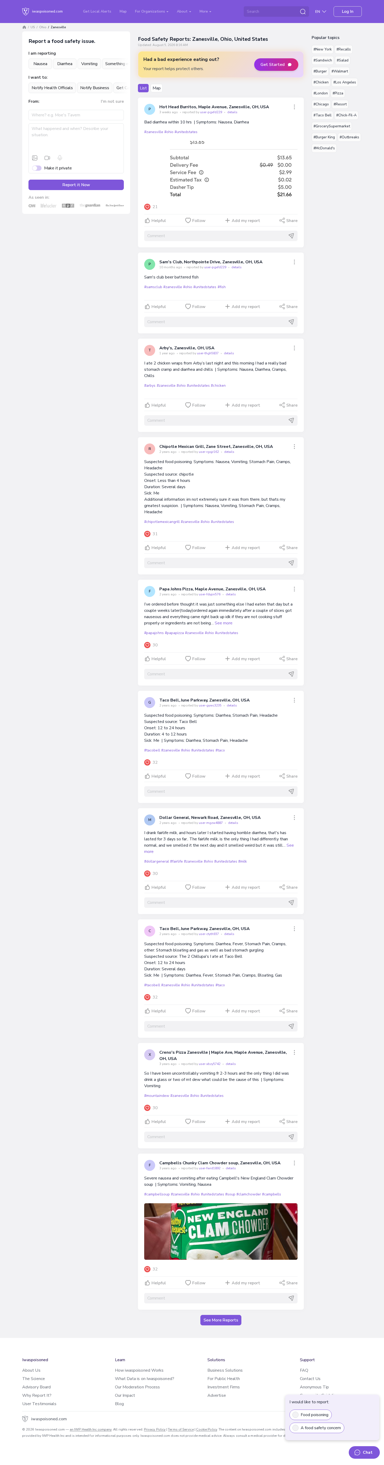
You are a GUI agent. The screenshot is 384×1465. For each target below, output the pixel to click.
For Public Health (223, 1379)
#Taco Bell (322, 115)
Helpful (159, 221)
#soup (230, 1194)
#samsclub (153, 286)
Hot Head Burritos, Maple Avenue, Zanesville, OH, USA (214, 107)
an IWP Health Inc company (91, 1429)
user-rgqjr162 (209, 452)
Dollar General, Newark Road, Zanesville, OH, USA (209, 817)
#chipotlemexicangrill (162, 521)
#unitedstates (185, 131)
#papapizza (174, 632)
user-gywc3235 (210, 705)
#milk (242, 861)
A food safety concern (321, 1428)
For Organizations (150, 11)
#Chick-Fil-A (346, 115)
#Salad (342, 60)
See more (223, 623)
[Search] (303, 11)
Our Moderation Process (137, 1387)
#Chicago (321, 104)
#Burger (320, 71)
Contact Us (310, 1379)
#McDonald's (324, 148)
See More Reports (220, 1320)
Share (292, 221)
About (183, 11)
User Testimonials (39, 1404)
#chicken (218, 385)
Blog (119, 1404)
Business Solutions (225, 1370)
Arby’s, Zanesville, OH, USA (186, 348)
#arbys (149, 385)
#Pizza (338, 93)
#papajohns (154, 632)
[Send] (291, 236)
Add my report (246, 221)
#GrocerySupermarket (331, 126)
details (232, 112)
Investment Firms (223, 1387)
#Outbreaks (349, 137)
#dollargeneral (156, 861)
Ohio (42, 27)
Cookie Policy (206, 1429)
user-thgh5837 (208, 353)
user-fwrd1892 (210, 1168)
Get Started (272, 64)
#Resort (340, 104)
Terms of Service (181, 1429)
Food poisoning (314, 1415)
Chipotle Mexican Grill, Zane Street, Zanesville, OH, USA (216, 446)
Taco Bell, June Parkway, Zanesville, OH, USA (204, 700)
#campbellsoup (157, 1194)
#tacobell (152, 750)
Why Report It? (36, 1395)
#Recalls (343, 49)
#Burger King (324, 137)
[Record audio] (60, 158)
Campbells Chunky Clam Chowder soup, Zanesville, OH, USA (220, 1163)
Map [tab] (157, 88)
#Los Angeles (344, 82)
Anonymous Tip (314, 1387)
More (204, 11)
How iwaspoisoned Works (139, 1370)
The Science (33, 1379)
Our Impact (125, 1395)
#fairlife (176, 861)
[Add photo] (35, 158)
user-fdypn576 (210, 594)
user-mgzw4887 (211, 823)
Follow (199, 221)
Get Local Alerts (97, 11)
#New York (322, 49)
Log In (347, 11)
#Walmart (339, 71)
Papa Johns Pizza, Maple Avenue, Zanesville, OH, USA (212, 589)
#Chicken (321, 82)
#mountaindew (156, 1095)
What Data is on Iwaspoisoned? (144, 1379)
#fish (222, 286)
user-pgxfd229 (211, 112)
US (33, 27)
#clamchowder (248, 1194)
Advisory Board (36, 1387)
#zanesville (153, 131)
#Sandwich (322, 60)
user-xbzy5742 (210, 1064)
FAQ (304, 1370)
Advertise (216, 1395)
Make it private (58, 168)
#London (320, 93)
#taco (220, 750)
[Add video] (47, 158)
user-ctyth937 (209, 934)
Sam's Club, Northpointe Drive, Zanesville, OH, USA (211, 262)
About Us (31, 1370)
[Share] (294, 107)
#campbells (271, 1194)
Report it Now (76, 185)
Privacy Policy (155, 1429)
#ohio (168, 131)
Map (123, 11)
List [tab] (143, 88)
